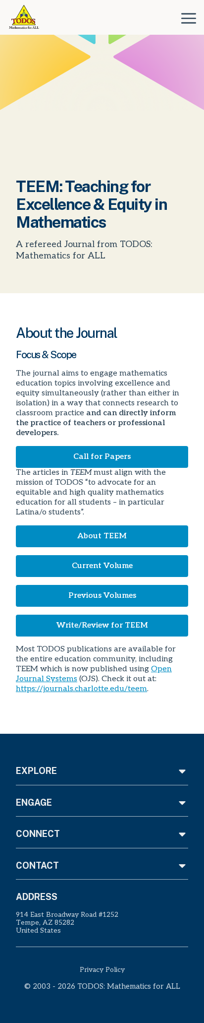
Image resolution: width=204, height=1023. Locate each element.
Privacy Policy (102, 969)
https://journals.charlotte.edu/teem (81, 689)
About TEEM (102, 536)
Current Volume (102, 566)
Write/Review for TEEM (102, 625)
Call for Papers (102, 456)
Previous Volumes (102, 595)
